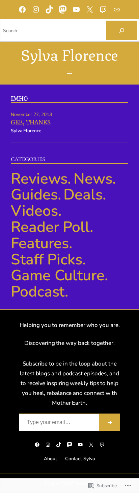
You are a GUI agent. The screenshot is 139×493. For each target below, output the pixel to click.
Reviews (39, 178)
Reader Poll (50, 227)
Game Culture (58, 275)
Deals (83, 194)
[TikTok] (49, 9)
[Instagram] (36, 9)
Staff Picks (46, 259)
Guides (34, 194)
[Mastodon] (63, 9)
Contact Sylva (80, 458)
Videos (34, 211)
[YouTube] (76, 9)
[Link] (117, 9)
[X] (90, 9)
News (93, 178)
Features (40, 243)
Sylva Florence (69, 53)
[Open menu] (69, 72)
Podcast (38, 291)
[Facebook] (22, 9)
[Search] (121, 30)
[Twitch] (103, 9)
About (50, 458)
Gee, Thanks (31, 122)
